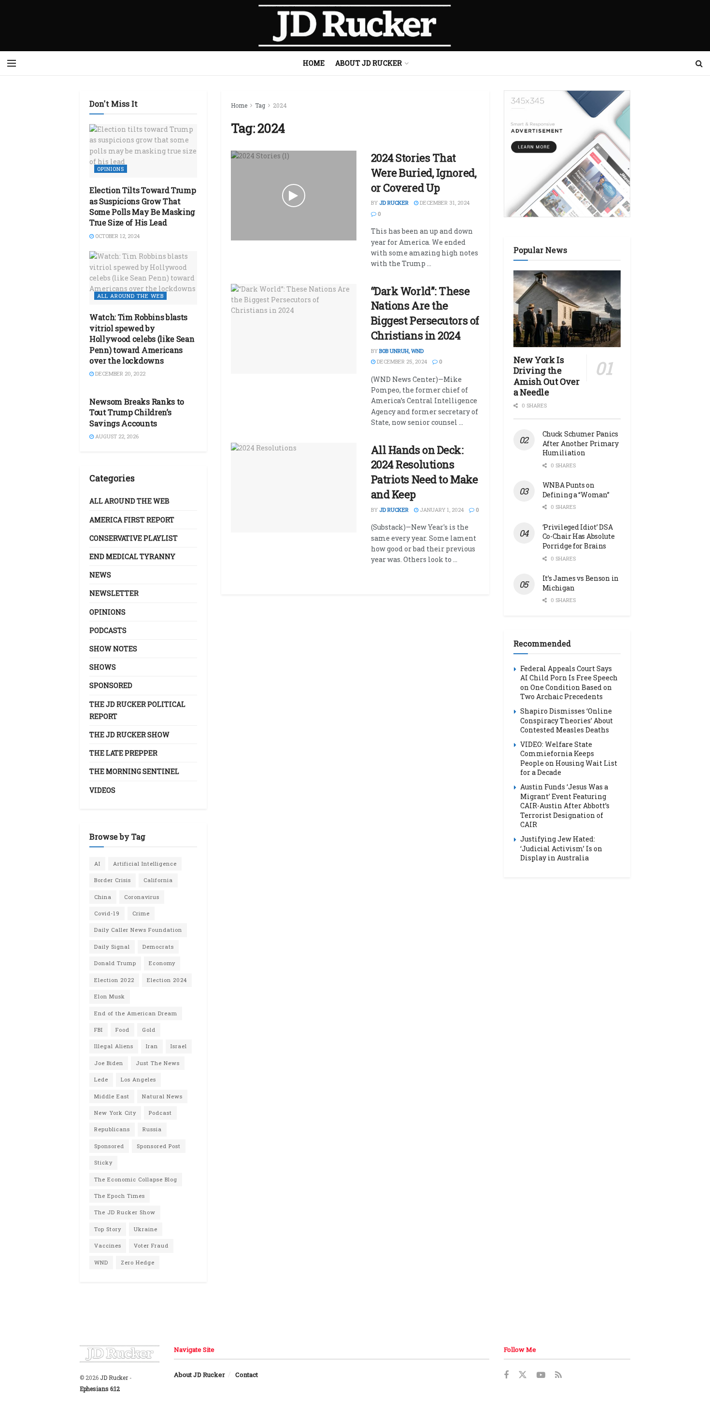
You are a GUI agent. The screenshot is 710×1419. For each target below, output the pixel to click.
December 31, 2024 (443, 202)
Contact (246, 1374)
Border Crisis (112, 880)
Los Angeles (138, 1079)
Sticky (103, 1162)
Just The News (158, 1063)
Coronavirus (141, 896)
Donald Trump (115, 963)
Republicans (112, 1129)
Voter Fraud (151, 1245)
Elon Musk (109, 996)
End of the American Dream (135, 1013)
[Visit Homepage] (355, 25)
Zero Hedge (138, 1262)
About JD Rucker (368, 63)
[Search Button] (699, 63)
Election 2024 (167, 979)
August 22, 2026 (116, 436)
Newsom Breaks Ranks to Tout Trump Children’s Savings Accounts (136, 412)
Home (314, 63)
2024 (280, 105)
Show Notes (113, 648)
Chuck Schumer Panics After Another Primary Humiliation (580, 443)
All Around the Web (130, 295)
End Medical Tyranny (132, 556)
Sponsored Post (159, 1146)
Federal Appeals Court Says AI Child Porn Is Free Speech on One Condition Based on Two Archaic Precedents (569, 683)
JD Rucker (394, 202)
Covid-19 (107, 913)
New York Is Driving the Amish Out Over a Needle (546, 376)
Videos (102, 790)
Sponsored (110, 685)
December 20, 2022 (119, 373)
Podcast (160, 1112)
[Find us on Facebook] (506, 1375)
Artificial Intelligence (145, 863)
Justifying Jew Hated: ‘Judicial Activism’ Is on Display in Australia (561, 848)
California (158, 880)
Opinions (110, 168)
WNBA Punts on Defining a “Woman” (576, 489)
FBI (98, 1029)
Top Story (107, 1229)
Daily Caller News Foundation (138, 929)
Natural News (162, 1096)
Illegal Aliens (113, 1046)
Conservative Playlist (133, 538)
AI (97, 863)
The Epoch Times (119, 1195)
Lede (101, 1079)
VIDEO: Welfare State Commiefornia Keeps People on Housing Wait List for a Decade (568, 758)
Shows (102, 667)
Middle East (111, 1096)
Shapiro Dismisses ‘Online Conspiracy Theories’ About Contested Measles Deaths (566, 720)
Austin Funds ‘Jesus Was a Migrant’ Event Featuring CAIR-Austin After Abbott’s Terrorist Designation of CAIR (565, 805)
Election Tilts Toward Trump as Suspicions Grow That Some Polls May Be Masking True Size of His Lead (142, 206)
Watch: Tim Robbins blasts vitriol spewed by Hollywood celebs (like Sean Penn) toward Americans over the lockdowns (141, 338)
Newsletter (114, 593)
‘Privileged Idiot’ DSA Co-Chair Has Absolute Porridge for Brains (578, 536)
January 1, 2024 (441, 509)
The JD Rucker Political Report (137, 710)
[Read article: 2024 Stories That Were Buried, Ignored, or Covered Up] (293, 195)
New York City (115, 1112)
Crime (141, 913)
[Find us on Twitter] (522, 1375)
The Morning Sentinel (134, 771)
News (100, 574)
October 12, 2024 (117, 235)
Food (122, 1029)
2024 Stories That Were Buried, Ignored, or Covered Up (424, 173)
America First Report (131, 519)
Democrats (158, 946)
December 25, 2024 (401, 361)
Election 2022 (114, 979)
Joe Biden (108, 1063)
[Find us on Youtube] (541, 1375)
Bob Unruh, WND (401, 350)
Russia (152, 1129)
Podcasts (108, 630)
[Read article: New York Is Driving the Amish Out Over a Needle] (567, 308)
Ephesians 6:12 (100, 1388)
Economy (162, 963)
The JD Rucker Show (129, 734)
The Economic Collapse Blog (135, 1179)
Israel (178, 1046)
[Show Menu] (11, 63)
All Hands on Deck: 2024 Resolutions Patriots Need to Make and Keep (424, 472)
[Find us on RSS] (558, 1375)
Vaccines (107, 1245)
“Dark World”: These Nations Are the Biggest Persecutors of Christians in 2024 (425, 313)
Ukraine (145, 1229)
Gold (149, 1029)
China (103, 896)
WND (101, 1262)
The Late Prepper (123, 753)
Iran (152, 1046)
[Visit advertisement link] (567, 153)
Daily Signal (112, 946)
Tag (260, 105)
